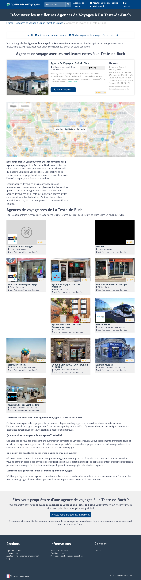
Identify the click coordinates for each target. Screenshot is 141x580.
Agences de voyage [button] (78, 4)
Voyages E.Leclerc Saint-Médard (23, 405)
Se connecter (127, 4)
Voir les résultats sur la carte (70, 129)
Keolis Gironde (103, 324)
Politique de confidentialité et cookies (67, 556)
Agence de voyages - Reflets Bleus (70, 63)
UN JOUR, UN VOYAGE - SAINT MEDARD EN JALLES (70, 366)
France (9, 23)
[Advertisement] (104, 179)
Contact (98, 550)
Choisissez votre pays (19, 576)
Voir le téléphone (64, 89)
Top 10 (29, 35)
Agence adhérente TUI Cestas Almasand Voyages (66, 325)
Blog (8, 558)
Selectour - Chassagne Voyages (23, 284)
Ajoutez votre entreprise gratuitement (104, 4)
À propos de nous (14, 550)
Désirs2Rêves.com (17, 365)
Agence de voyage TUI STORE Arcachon (66, 285)
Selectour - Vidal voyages (20, 246)
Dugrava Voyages (104, 365)
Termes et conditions (60, 550)
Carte (93, 68)
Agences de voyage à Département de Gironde (39, 23)
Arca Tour (100, 246)
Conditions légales (59, 553)
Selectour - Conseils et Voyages (111, 284)
